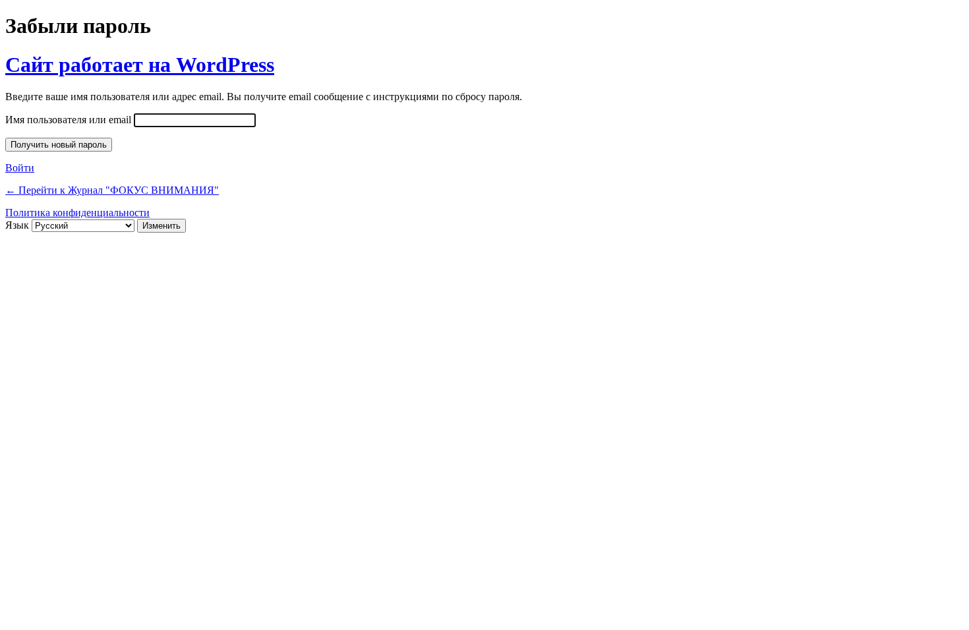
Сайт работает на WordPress (139, 64)
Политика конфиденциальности (77, 212)
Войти (19, 167)
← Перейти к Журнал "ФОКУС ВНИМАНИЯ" (112, 190)
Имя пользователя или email (68, 119)
